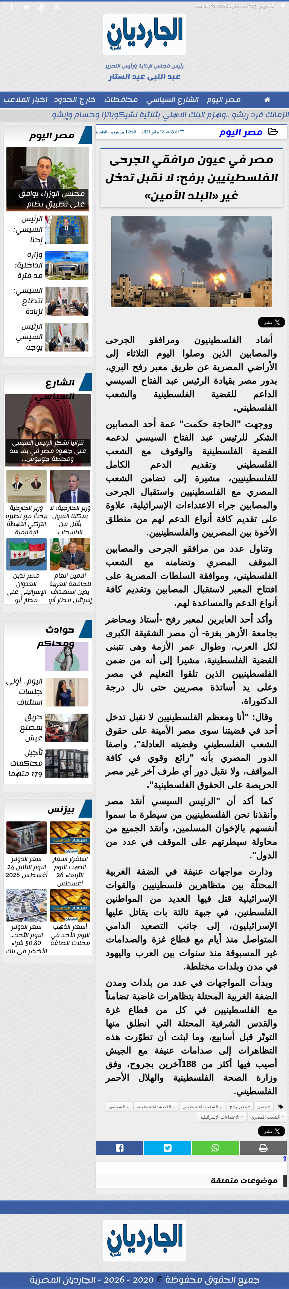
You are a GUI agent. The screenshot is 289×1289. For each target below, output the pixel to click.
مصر (262, 1106)
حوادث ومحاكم (56, 636)
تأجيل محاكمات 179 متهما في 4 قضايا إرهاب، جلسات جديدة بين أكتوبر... (49, 763)
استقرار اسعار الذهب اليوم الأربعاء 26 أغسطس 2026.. (70, 875)
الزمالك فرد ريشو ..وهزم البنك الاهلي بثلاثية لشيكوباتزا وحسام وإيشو (170, 115)
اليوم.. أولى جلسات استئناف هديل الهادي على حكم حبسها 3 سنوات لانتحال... (48, 691)
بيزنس (61, 809)
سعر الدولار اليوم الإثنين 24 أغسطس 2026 (26, 867)
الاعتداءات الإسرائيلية (219, 1117)
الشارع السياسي (55, 389)
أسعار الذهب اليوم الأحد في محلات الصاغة (70, 935)
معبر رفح (238, 1106)
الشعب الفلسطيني (200, 1106)
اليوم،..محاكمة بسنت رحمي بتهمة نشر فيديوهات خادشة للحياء (51, 670)
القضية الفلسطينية (154, 1106)
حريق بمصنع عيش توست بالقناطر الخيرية (54, 727)
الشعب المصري (265, 1117)
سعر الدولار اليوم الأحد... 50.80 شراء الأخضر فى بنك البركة (26, 943)
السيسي (117, 1106)
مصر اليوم (241, 132)
